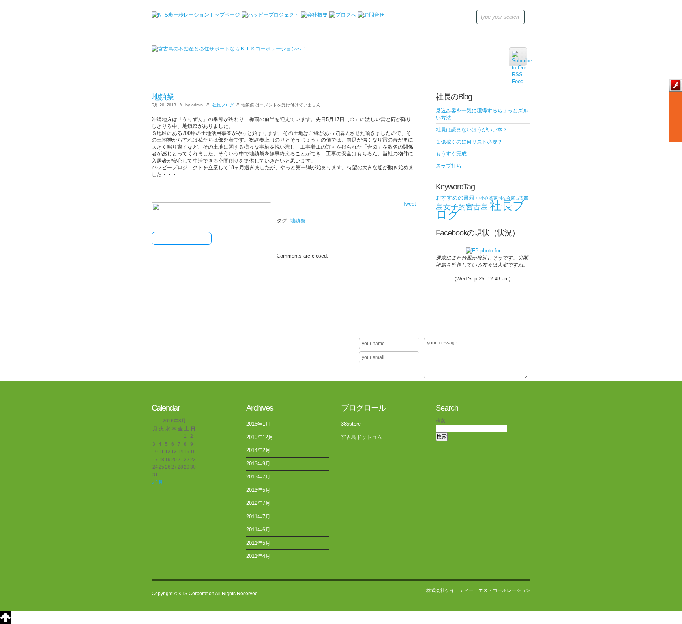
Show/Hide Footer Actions (519, 326)
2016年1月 (258, 424)
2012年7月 (258, 503)
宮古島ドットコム (361, 437)
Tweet (409, 204)
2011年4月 (258, 556)
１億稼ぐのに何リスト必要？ (469, 142)
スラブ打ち (448, 166)
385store (351, 424)
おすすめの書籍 (455, 197)
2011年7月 (258, 516)
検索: (441, 421)
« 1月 (157, 482)
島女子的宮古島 (462, 207)
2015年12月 (259, 437)
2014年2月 (258, 450)
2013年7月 (258, 477)
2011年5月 (258, 543)
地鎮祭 (163, 96)
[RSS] (518, 56)
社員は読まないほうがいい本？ (472, 130)
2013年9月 (258, 464)
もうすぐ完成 (451, 154)
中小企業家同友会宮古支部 (502, 198)
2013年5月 (258, 490)
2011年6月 (258, 529)
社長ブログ (223, 105)
